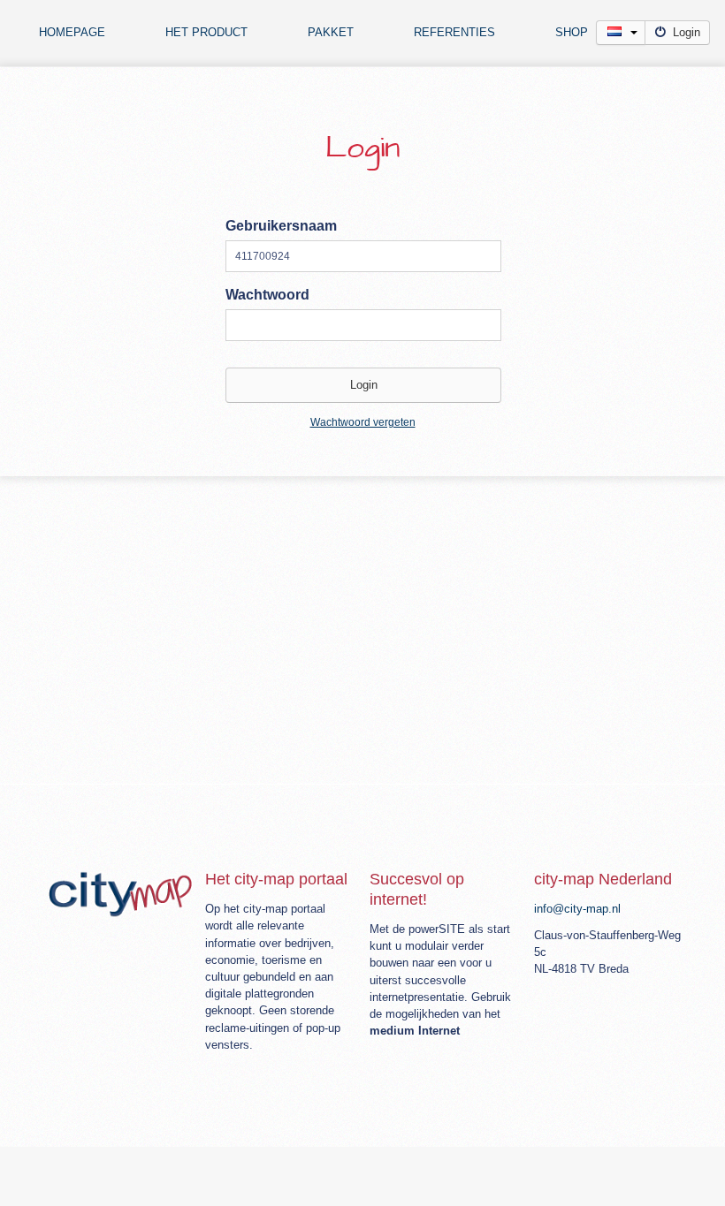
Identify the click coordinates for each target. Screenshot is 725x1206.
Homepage (72, 33)
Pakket (331, 33)
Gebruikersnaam (281, 225)
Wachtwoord (267, 294)
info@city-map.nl (577, 908)
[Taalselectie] (620, 32)
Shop (571, 33)
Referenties (454, 33)
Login (686, 32)
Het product (206, 33)
